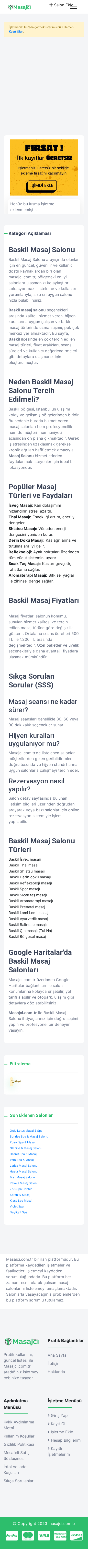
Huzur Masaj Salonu (23, 1171)
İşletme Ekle (61, 1431)
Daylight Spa (18, 1212)
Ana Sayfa (57, 1355)
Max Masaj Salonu (22, 1177)
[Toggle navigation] (73, 6)
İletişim (54, 1363)
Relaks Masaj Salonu (24, 1183)
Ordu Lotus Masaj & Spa (26, 1130)
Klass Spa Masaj (21, 1200)
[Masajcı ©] (23, 7)
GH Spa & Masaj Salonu (26, 1148)
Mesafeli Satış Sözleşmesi (16, 1455)
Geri (11, 1081)
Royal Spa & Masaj (22, 1142)
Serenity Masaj (20, 1195)
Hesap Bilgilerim (65, 1440)
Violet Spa (17, 1206)
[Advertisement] (44, 84)
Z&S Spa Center (21, 1189)
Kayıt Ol (57, 1423)
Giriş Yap (59, 1415)
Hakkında (56, 1371)
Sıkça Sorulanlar (18, 1480)
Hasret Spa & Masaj (23, 1154)
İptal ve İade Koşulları (15, 1469)
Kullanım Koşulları (19, 1436)
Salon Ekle (63, 4)
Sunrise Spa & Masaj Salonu (29, 1136)
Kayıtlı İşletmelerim (59, 1451)
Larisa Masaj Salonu (23, 1165)
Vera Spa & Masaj (22, 1160)
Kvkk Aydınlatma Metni (19, 1425)
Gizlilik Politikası (19, 1444)
